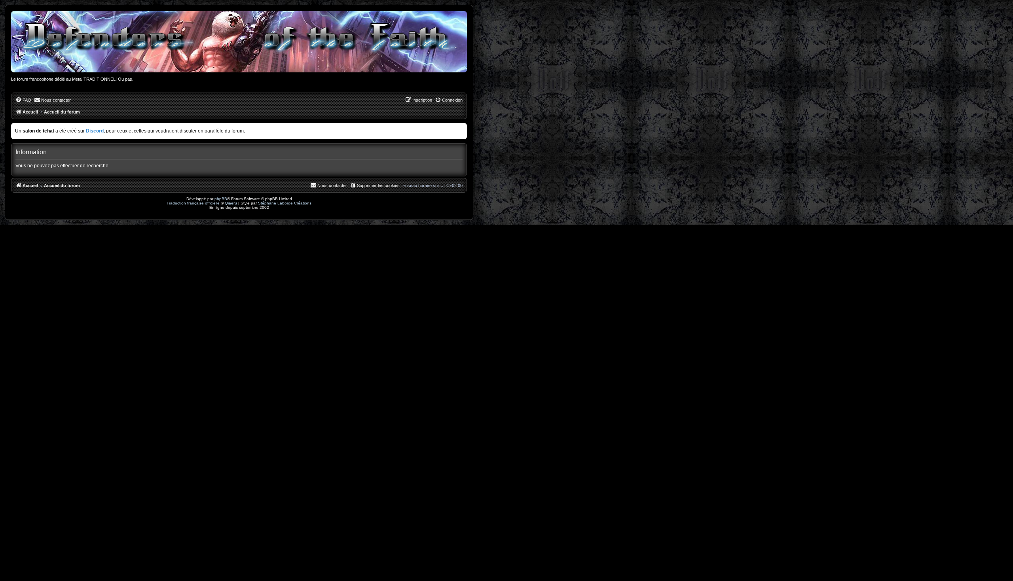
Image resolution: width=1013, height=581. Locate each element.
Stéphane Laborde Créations (284, 203)
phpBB (220, 199)
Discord (95, 131)
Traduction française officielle (193, 203)
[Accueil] (239, 41)
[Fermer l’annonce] (461, 128)
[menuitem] (23, 100)
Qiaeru (231, 203)
